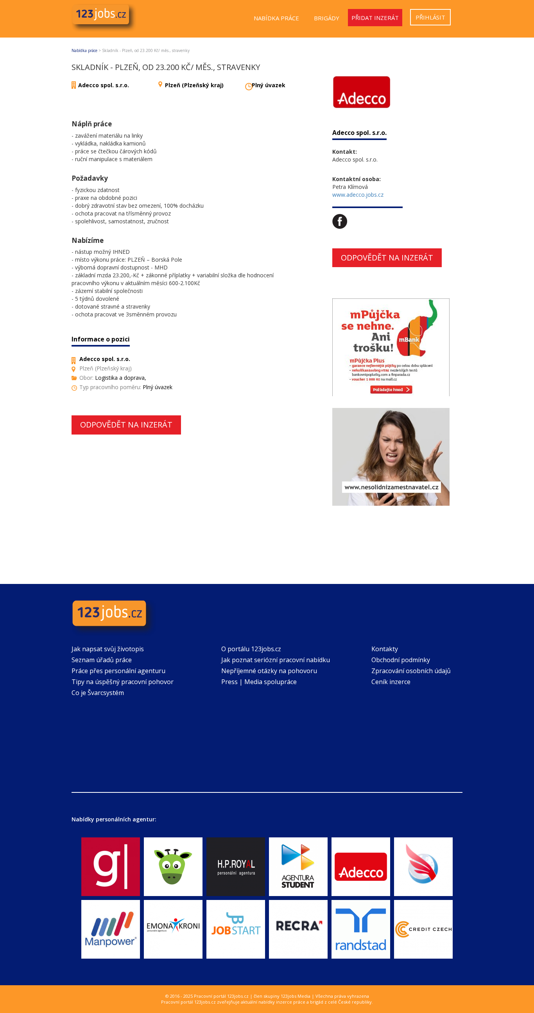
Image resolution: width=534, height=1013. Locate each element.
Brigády (326, 18)
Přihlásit (430, 17)
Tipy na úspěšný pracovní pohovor (123, 681)
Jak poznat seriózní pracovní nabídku (275, 660)
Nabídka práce (276, 18)
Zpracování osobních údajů (411, 670)
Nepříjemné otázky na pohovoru (269, 670)
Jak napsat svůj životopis (108, 649)
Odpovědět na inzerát (126, 424)
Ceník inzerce (390, 681)
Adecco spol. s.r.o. (103, 85)
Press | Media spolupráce (259, 681)
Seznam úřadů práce (102, 660)
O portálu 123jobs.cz (251, 649)
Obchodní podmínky (400, 660)
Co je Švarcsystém (98, 692)
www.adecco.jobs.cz (357, 194)
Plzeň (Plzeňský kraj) (194, 85)
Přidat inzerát (375, 18)
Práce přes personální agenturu (118, 670)
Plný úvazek (268, 85)
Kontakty (384, 649)
